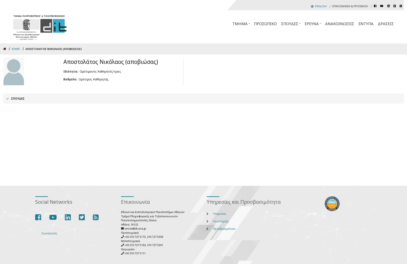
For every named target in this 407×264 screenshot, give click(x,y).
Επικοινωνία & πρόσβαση (350, 6)
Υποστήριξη (221, 221)
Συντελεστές (49, 233)
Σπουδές (291, 25)
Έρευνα (313, 25)
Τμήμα (241, 25)
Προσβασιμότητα (224, 229)
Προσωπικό (265, 23)
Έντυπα (366, 23)
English (321, 6)
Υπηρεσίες (219, 214)
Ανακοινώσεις (339, 23)
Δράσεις (386, 23)
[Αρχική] (39, 27)
